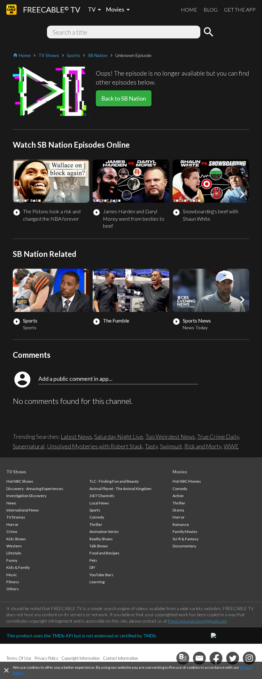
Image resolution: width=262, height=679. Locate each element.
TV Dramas (15, 517)
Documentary (184, 546)
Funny (11, 560)
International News (22, 510)
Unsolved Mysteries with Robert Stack (95, 446)
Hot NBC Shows (19, 481)
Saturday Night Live (118, 436)
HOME (189, 9)
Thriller (95, 524)
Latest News (76, 436)
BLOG (211, 9)
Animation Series (104, 531)
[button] (242, 194)
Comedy (96, 517)
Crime (11, 531)
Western (14, 546)
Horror (12, 524)
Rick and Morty (202, 446)
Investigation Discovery (26, 495)
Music (11, 574)
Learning (96, 581)
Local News (99, 503)
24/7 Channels (101, 495)
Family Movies (185, 531)
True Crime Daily (218, 436)
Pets (93, 560)
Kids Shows (16, 538)
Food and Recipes (104, 553)
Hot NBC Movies (187, 481)
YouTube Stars (101, 574)
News (11, 503)
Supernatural (29, 446)
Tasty (151, 446)
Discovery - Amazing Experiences (34, 488)
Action (178, 495)
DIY (92, 567)
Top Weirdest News (170, 436)
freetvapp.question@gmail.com (197, 621)
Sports (94, 510)
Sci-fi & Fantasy (185, 538)
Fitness (12, 581)
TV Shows (16, 471)
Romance (181, 524)
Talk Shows (98, 546)
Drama (178, 510)
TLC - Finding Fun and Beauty (114, 481)
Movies (180, 471)
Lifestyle (13, 553)
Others (12, 588)
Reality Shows (101, 538)
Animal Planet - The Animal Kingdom (120, 488)
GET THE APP (240, 9)
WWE (231, 446)
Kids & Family (18, 567)
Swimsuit (171, 446)
